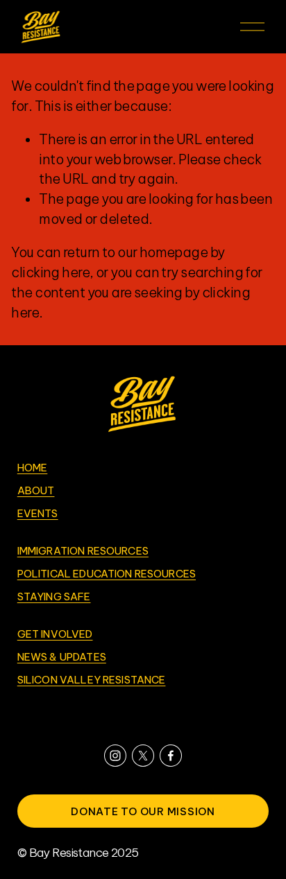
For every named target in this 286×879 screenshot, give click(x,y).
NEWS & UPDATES (61, 657)
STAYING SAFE (54, 597)
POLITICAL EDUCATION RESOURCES (106, 574)
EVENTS (37, 514)
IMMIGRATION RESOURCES (83, 551)
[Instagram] (115, 756)
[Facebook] (171, 756)
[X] (143, 756)
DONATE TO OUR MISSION (143, 811)
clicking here (50, 272)
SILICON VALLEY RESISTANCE (91, 680)
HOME (32, 468)
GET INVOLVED (55, 634)
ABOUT (36, 491)
